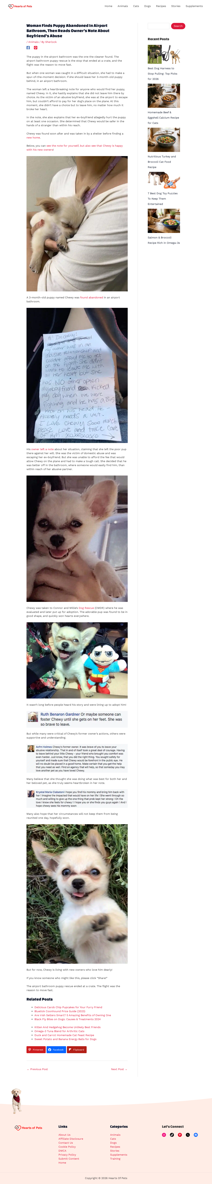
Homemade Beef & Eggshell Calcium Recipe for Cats (163, 118)
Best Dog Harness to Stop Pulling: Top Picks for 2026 (162, 74)
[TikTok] (172, 1135)
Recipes (115, 1146)
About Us (64, 1134)
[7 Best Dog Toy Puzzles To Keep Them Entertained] (164, 180)
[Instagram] (164, 1135)
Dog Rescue (86, 608)
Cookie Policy (67, 1146)
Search (178, 26)
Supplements (118, 1154)
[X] (188, 1135)
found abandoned (91, 297)
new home (33, 137)
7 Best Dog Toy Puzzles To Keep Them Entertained (163, 199)
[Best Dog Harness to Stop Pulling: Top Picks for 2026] (164, 54)
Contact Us (65, 1142)
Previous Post (37, 1069)
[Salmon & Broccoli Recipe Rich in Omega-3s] (164, 221)
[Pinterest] (35, 47)
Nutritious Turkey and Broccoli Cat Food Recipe (162, 162)
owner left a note (42, 449)
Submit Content (68, 1158)
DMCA (62, 1150)
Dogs (113, 1142)
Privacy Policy (67, 1154)
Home (62, 1162)
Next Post (119, 1069)
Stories (114, 1150)
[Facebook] (28, 47)
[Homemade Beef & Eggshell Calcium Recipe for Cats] (164, 96)
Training (115, 1158)
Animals (33, 42)
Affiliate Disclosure (70, 1138)
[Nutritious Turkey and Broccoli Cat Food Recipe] (164, 140)
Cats (113, 1138)
